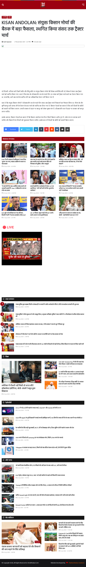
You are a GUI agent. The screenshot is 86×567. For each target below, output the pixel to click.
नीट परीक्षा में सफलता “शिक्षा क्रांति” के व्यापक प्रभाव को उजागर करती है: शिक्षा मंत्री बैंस (71, 383)
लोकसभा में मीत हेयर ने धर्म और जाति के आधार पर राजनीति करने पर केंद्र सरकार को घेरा (39, 334)
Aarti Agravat (7, 42)
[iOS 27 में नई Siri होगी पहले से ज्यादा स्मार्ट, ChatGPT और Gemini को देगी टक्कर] (8, 411)
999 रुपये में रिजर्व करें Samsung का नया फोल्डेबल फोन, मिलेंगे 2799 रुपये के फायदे (39, 437)
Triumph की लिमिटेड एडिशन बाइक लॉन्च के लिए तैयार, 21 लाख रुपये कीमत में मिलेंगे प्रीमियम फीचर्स (43, 485)
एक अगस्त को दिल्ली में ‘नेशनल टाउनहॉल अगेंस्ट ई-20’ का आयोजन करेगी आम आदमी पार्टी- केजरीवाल (71, 188)
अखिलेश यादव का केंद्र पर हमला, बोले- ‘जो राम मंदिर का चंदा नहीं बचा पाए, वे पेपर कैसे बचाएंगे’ (71, 161)
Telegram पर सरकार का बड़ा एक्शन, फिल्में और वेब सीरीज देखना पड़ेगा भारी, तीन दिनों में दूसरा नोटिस (43, 447)
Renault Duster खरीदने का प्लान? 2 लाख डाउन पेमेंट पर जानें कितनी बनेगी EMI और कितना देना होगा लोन (45, 505)
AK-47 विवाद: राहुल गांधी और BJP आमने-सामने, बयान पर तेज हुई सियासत (42, 214)
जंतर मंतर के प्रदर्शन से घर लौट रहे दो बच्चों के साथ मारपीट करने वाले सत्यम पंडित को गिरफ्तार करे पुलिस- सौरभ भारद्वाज (42, 161)
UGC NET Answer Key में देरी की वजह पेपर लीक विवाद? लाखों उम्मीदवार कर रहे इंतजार (71, 363)
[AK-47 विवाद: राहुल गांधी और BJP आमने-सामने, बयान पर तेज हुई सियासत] (43, 204)
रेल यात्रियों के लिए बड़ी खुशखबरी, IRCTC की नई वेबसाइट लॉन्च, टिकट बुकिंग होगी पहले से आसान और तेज (45, 428)
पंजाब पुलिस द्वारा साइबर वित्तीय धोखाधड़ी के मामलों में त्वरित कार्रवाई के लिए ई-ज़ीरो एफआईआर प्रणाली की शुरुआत (47, 304)
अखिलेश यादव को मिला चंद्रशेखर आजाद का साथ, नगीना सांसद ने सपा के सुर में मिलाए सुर (40, 324)
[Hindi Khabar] (43, 5)
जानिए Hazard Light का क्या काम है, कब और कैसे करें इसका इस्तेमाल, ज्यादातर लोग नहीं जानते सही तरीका (45, 495)
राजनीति (4, 17)
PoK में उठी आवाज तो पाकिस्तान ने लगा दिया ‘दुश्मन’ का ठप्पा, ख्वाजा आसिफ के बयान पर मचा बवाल (14, 161)
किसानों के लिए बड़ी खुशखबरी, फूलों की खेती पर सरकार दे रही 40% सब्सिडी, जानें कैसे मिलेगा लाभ (71, 546)
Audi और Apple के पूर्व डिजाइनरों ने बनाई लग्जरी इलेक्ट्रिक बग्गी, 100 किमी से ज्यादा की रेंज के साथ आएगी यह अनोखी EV (49, 418)
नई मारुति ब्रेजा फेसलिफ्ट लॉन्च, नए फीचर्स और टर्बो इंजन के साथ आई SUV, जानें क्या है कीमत (41, 465)
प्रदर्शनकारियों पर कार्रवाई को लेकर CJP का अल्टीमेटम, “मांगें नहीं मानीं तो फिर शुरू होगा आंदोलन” (42, 188)
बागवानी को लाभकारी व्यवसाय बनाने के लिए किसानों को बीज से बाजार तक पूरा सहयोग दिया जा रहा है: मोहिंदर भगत (71, 525)
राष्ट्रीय (9, 17)
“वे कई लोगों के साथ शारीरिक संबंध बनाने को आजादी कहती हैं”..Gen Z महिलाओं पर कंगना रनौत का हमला (14, 188)
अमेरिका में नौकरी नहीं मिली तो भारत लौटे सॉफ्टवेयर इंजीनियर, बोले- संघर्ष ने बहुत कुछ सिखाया (18, 388)
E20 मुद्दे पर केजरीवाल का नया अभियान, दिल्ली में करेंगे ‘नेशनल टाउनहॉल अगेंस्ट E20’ (14, 214)
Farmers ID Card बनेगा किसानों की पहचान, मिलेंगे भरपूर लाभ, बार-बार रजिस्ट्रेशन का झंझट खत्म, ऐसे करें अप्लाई (71, 535)
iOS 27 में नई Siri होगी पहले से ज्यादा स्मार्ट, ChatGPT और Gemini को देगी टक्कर (38, 408)
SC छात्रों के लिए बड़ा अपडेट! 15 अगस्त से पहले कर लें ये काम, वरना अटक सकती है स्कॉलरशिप (71, 373)
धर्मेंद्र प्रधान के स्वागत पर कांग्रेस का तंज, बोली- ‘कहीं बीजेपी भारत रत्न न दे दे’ (70, 214)
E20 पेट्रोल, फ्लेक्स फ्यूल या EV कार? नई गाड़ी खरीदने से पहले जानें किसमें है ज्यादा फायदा (40, 475)
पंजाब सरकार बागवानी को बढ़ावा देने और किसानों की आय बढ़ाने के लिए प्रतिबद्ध (21, 548)
